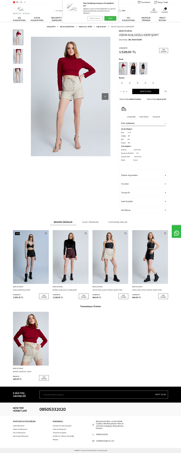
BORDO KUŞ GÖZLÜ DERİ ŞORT (65, 290)
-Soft (76, 450)
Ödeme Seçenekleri (129, 175)
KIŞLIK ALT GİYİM (85, 27)
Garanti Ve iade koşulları (62, 426)
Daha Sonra (95, 18)
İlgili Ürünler (90, 222)
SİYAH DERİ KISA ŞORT (21, 290)
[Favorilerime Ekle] (46, 233)
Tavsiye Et (156, 117)
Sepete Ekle (145, 91)
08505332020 (52, 409)
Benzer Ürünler (63, 222)
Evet (110, 18)
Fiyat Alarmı (144, 117)
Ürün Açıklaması (128, 123)
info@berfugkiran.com (105, 441)
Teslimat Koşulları (59, 433)
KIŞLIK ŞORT (101, 27)
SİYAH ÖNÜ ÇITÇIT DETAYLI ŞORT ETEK (147, 290)
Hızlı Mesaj (125, 210)
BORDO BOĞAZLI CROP (22, 372)
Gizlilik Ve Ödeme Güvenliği (63, 436)
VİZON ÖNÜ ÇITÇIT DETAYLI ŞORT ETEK (107, 290)
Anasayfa (51, 27)
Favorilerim (145, 2)
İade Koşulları (127, 201)
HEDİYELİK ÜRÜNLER (146, 19)
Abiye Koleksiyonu (20, 429)
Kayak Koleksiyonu (37, 19)
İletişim (55, 440)
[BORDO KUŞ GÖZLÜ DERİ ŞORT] (71, 257)
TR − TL (19, 2)
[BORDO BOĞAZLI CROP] (31, 339)
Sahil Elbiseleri (18, 426)
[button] (105, 96)
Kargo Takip (163, 2)
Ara (123, 10)
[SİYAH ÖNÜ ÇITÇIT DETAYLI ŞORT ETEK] (150, 257)
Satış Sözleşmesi (59, 429)
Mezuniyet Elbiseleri (56, 19)
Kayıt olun (160, 394)
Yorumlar (125, 184)
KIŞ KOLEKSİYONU (67, 27)
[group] (70, 96)
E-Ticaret (82, 450)
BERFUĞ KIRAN (125, 31)
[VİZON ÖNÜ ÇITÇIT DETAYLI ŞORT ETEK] (110, 257)
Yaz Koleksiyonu (128, 19)
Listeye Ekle (131, 117)
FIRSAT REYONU (162, 19)
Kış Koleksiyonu (19, 19)
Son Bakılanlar (117, 222)
